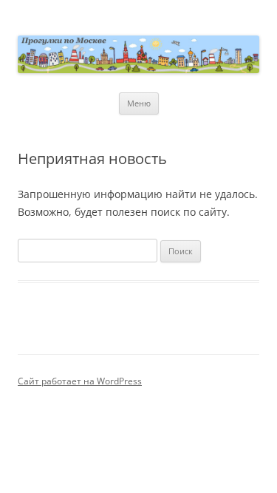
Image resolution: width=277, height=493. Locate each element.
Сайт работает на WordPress (80, 381)
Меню (139, 103)
